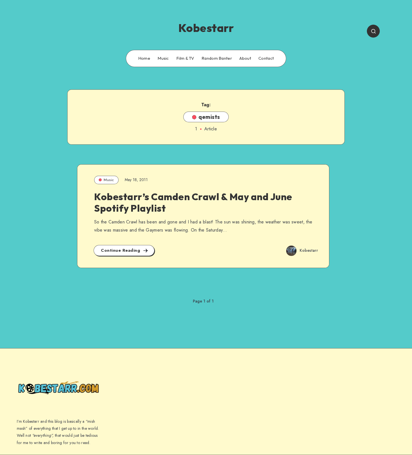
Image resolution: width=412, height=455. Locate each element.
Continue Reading (121, 250)
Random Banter (217, 58)
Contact (266, 58)
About (245, 58)
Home (144, 58)
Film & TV (185, 58)
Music (163, 58)
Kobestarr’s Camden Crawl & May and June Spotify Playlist (193, 202)
